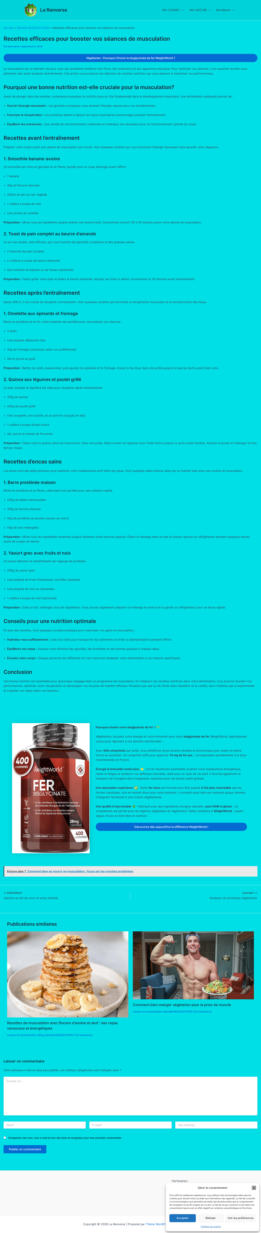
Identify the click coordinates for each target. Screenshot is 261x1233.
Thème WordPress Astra (162, 1224)
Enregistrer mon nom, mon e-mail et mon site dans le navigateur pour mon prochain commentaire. (65, 1137)
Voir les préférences (241, 1218)
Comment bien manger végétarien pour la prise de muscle (182, 1005)
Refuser (211, 1218)
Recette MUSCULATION (59, 1034)
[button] (254, 1188)
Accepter (182, 1218)
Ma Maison (223, 10)
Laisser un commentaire (21, 1034)
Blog (41, 1034)
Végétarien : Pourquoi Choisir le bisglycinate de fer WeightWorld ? (130, 58)
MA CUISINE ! (171, 10)
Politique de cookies (211, 1226)
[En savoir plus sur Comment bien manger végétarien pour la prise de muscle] (193, 965)
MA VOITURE (198, 10)
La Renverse (53, 10)
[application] (182, 10)
